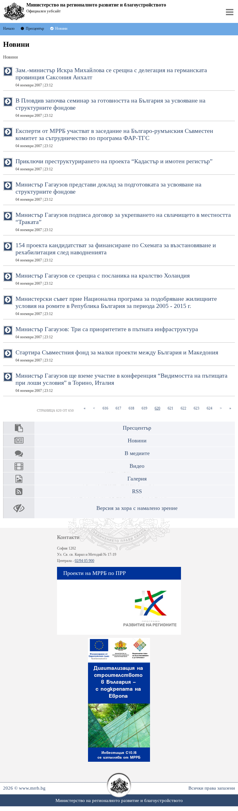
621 (172, 408)
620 (159, 408)
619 (146, 408)
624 (211, 408)
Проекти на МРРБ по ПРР (94, 573)
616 (107, 408)
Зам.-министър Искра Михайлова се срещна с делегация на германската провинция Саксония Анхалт (111, 77)
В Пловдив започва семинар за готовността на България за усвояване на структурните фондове (110, 107)
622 (185, 408)
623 (198, 408)
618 (133, 408)
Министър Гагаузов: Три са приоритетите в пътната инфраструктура (106, 332)
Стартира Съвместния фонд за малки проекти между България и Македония (116, 355)
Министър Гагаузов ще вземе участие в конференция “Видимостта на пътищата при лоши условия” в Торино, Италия (121, 382)
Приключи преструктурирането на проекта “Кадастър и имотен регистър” (114, 164)
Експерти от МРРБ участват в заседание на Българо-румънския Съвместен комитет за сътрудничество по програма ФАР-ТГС (114, 137)
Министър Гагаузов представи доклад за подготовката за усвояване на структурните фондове (108, 191)
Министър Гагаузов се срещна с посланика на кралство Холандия (102, 279)
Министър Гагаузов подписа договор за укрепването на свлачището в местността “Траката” (123, 221)
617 (120, 408)
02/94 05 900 (84, 561)
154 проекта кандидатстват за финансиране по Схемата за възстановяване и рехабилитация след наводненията (115, 252)
